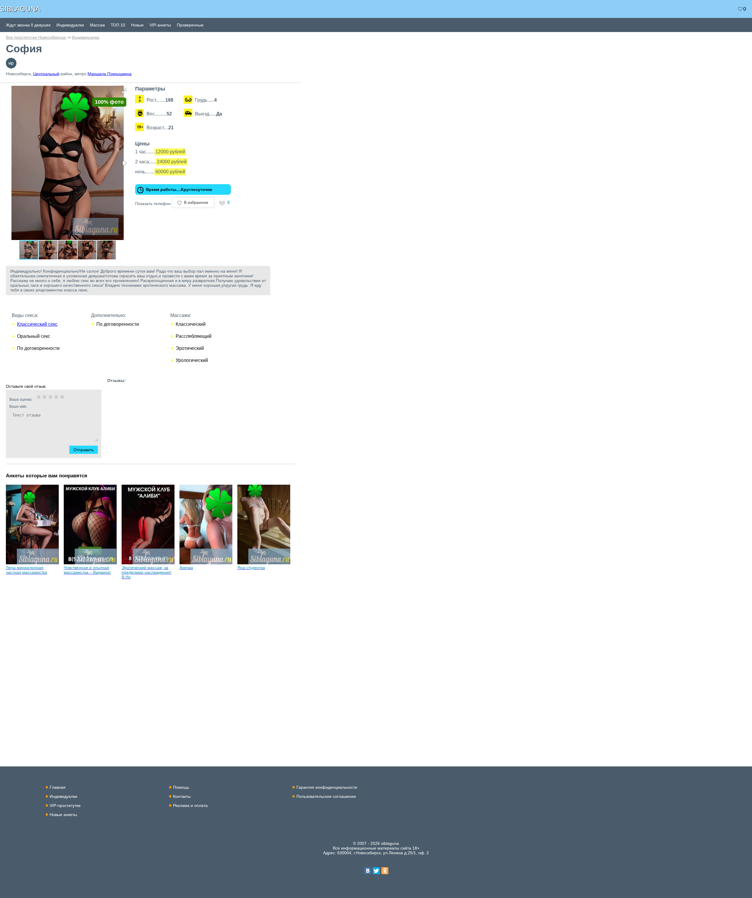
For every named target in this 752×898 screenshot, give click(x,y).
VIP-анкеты (160, 25)
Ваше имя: (18, 406)
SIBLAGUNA (20, 9)
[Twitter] (376, 870)
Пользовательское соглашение (326, 796)
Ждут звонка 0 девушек (28, 25)
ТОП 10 (118, 25)
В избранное (196, 202)
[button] (124, 91)
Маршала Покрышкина (110, 73)
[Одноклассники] (384, 870)
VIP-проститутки (65, 805)
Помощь (181, 787)
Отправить (83, 449)
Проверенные (190, 25)
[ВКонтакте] (367, 870)
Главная (58, 787)
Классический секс (37, 324)
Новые (137, 25)
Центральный (46, 73)
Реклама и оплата (190, 805)
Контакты (182, 796)
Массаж (97, 25)
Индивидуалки (70, 25)
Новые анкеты (63, 814)
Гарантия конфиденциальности (326, 787)
